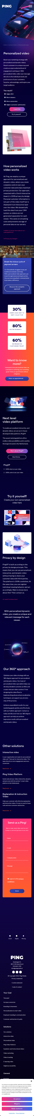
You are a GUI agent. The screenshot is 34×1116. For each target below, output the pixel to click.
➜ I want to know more (10, 599)
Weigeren (17, 1104)
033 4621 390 (17, 966)
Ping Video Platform (12, 774)
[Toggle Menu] (30, 6)
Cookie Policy (12, 1113)
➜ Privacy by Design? (10, 239)
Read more (6, 768)
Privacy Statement (20, 1113)
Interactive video (11, 752)
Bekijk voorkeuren (17, 1108)
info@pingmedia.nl (17, 968)
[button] (31, 1081)
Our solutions (12, 45)
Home (5, 45)
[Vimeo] (13, 972)
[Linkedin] (17, 972)
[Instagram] (20, 972)
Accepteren (17, 1099)
